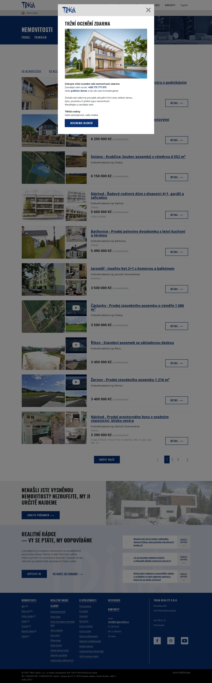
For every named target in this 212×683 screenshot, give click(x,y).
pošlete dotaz (79, 90)
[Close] (148, 10)
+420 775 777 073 (97, 87)
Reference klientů (81, 123)
